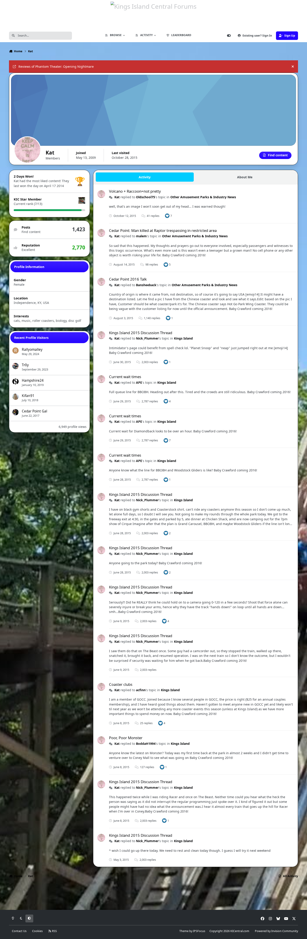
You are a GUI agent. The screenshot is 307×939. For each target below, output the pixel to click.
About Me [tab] (244, 177)
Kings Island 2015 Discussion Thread (140, 332)
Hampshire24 (33, 380)
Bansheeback (146, 285)
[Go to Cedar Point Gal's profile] (15, 412)
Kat (117, 197)
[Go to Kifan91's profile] (15, 397)
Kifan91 (28, 395)
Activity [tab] (145, 177)
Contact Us (19, 931)
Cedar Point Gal (34, 411)
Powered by (276, 931)
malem (141, 236)
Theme (184, 931)
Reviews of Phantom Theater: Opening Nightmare (56, 66)
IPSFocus (199, 931)
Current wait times (125, 376)
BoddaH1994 (146, 743)
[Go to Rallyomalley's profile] (15, 350)
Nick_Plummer (147, 338)
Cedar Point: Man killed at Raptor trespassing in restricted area (163, 230)
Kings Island (183, 338)
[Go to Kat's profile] (101, 194)
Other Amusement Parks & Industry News (203, 197)
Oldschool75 (145, 197)
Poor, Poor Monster (125, 737)
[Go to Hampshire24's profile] (15, 381)
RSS (54, 931)
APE (139, 382)
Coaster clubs (120, 684)
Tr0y (25, 365)
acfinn (141, 690)
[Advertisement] (153, 895)
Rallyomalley (32, 349)
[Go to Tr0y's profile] (15, 366)
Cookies (37, 931)
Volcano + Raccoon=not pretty (135, 191)
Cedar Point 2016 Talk (128, 279)
